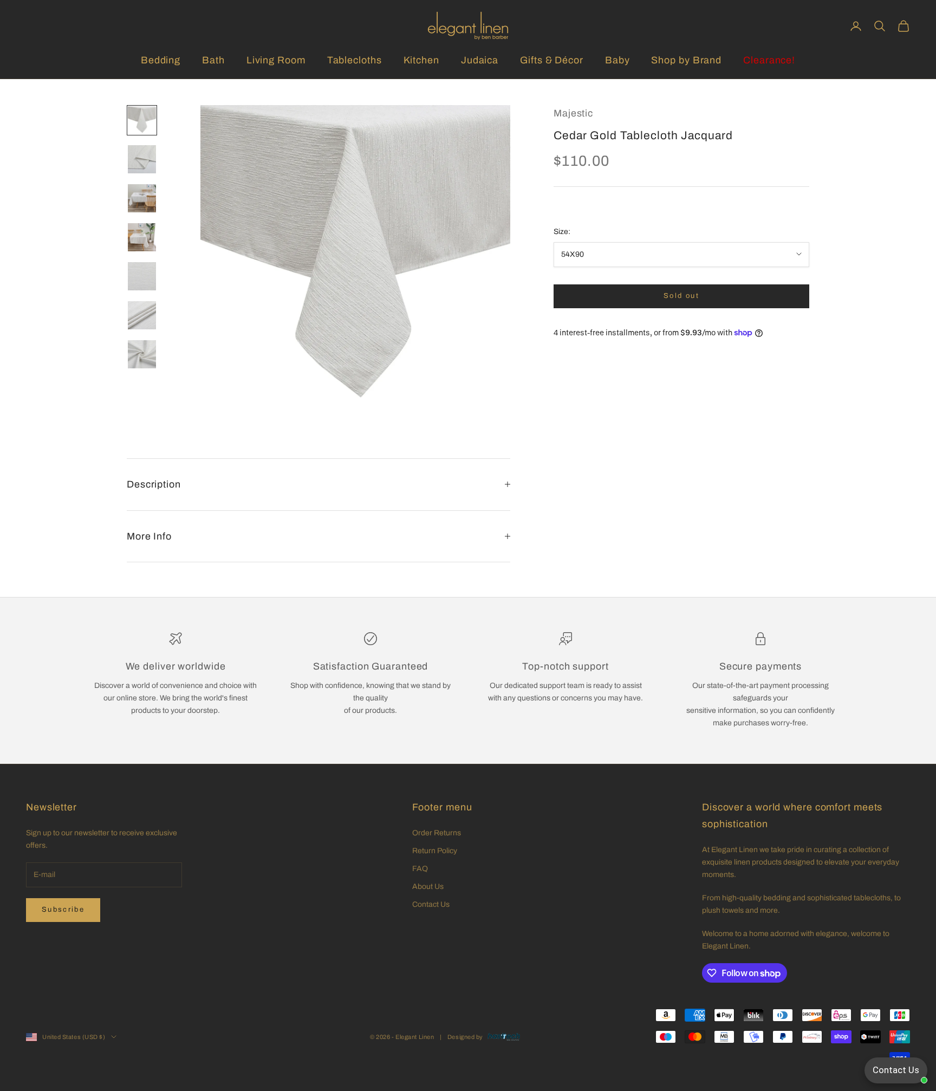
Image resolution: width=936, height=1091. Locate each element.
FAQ (420, 869)
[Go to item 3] (142, 198)
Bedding (160, 60)
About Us (428, 886)
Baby (617, 60)
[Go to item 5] (142, 276)
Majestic (573, 113)
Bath (213, 60)
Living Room (276, 60)
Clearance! (769, 60)
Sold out (681, 296)
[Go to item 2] (142, 159)
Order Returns (436, 833)
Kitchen (421, 60)
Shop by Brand (686, 60)
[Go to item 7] (142, 354)
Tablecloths (354, 60)
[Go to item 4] (142, 237)
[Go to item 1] (142, 120)
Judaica (479, 60)
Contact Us (431, 904)
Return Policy (434, 851)
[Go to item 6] (142, 315)
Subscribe (63, 909)
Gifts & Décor (551, 60)
